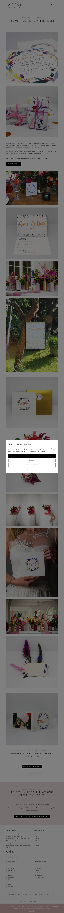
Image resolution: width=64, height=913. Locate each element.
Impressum (35, 470)
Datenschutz (29, 470)
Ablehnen (32, 460)
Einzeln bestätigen (32, 465)
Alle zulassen (32, 456)
